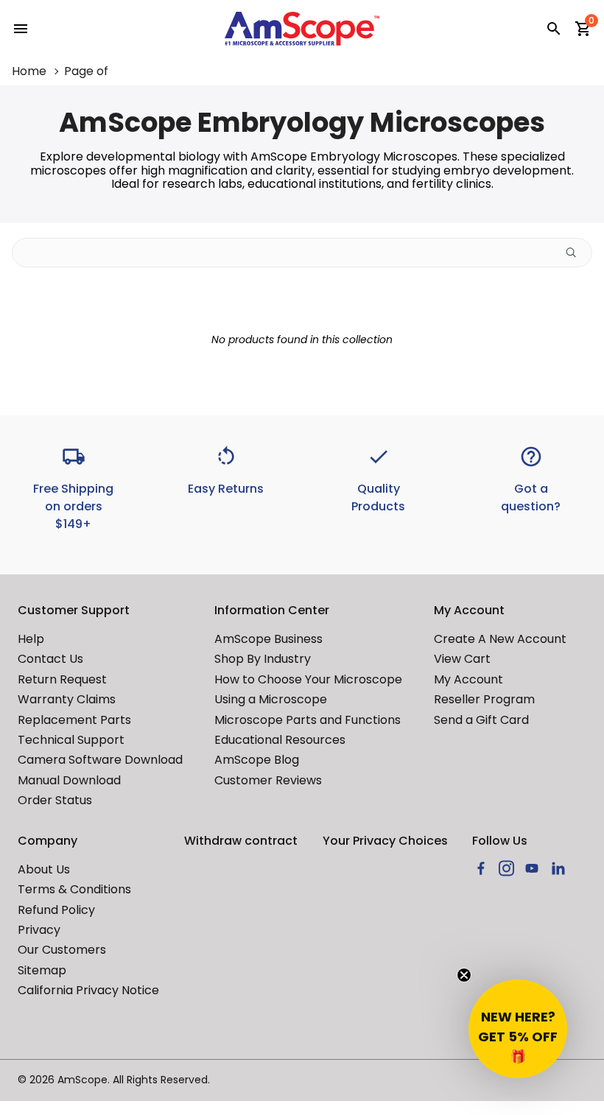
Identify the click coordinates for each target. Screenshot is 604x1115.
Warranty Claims (67, 699)
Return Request (62, 679)
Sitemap (42, 970)
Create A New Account (500, 638)
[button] (517, 1028)
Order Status (55, 800)
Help (31, 638)
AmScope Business (268, 638)
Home (29, 71)
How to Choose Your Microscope (308, 679)
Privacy (39, 929)
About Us (44, 869)
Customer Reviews (268, 780)
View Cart (462, 658)
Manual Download (69, 780)
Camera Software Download (100, 759)
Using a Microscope (270, 699)
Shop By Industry (262, 658)
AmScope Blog (256, 759)
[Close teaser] (464, 975)
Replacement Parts (74, 719)
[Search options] (576, 252)
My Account (468, 679)
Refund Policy (56, 909)
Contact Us (50, 658)
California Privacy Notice (88, 990)
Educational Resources (279, 739)
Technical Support (71, 739)
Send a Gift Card (481, 719)
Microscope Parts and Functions (307, 719)
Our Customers (62, 949)
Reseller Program (484, 699)
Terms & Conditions (74, 889)
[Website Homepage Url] (302, 29)
